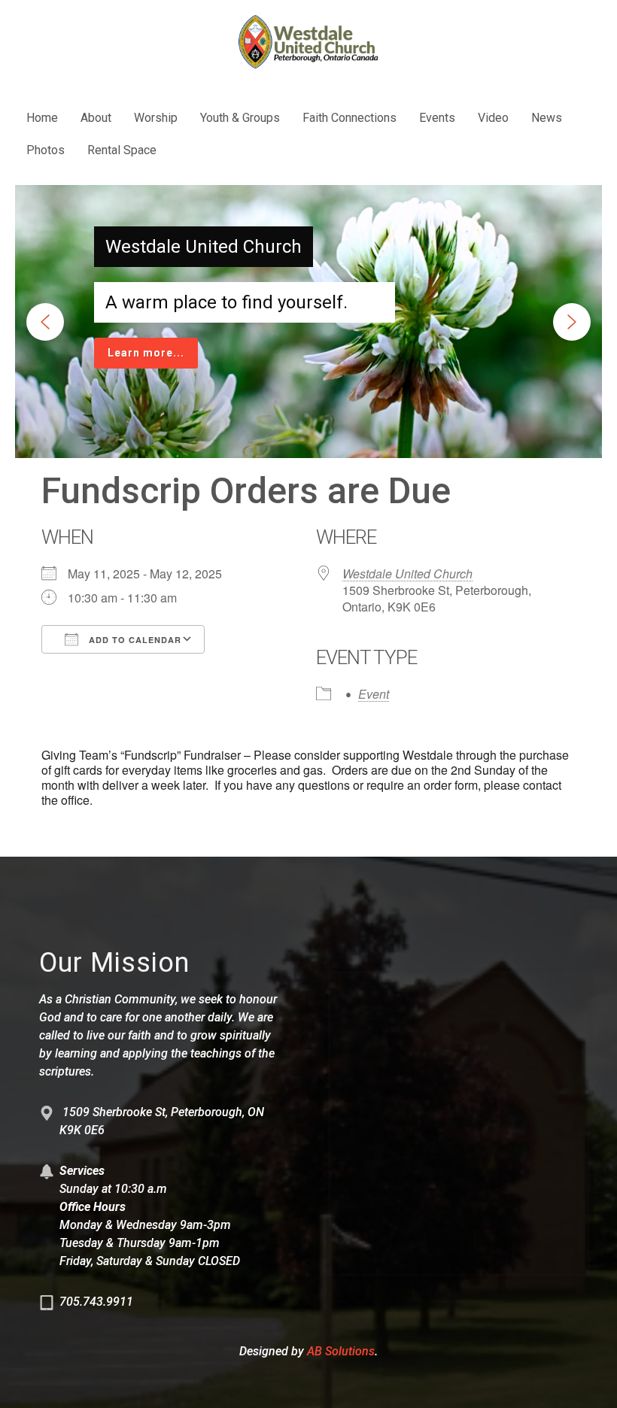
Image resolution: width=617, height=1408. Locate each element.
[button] (45, 322)
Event (373, 693)
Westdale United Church (407, 573)
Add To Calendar (133, 639)
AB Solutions (341, 1351)
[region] (308, 321)
